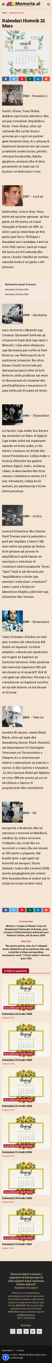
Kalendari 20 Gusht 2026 (17, 1198)
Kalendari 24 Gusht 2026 (17, 289)
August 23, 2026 (8, 1018)
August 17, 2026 (8, 1248)
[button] (6, 1357)
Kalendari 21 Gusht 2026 (17, 1152)
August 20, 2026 (8, 1064)
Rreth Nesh (7, 1350)
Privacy (20, 1350)
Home (4, 13)
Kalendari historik (16, 13)
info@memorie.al (26, 1314)
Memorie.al (8, 1354)
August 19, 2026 (8, 1202)
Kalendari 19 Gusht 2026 (17, 1244)
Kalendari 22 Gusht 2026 (17, 1106)
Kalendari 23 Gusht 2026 (16, 294)
